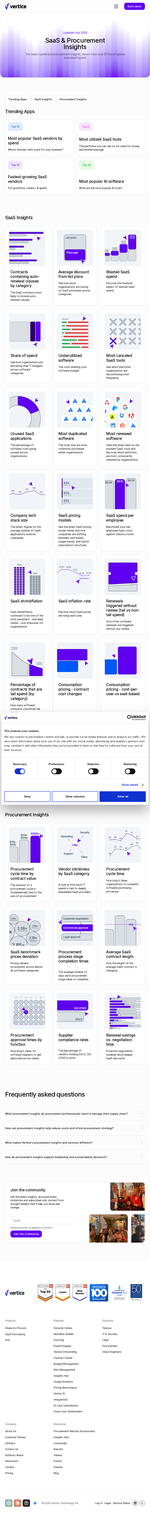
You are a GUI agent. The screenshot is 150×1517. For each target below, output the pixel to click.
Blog (56, 1473)
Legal (105, 1339)
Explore (58, 1467)
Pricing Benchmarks (65, 1387)
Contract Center (63, 1357)
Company (10, 1424)
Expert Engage (62, 1345)
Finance (106, 1327)
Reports (58, 1449)
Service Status (121, 1503)
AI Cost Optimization (66, 1405)
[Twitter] (142, 1503)
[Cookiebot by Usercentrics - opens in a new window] (130, 717)
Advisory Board (14, 1455)
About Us (10, 1431)
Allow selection (75, 796)
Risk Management (64, 1369)
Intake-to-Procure (15, 1327)
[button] (115, 6)
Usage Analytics (63, 1381)
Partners (10, 1443)
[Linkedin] (135, 1503)
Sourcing (59, 1339)
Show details (130, 784)
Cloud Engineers (111, 1351)
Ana (7, 1339)
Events (58, 1460)
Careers (9, 1467)
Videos (58, 1455)
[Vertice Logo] (15, 6)
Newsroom (11, 1460)
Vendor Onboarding (65, 1351)
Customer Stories (15, 1437)
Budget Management (66, 1363)
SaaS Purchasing (15, 1334)
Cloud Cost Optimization (68, 1411)
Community (60, 1443)
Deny (27, 796)
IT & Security (109, 1334)
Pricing (9, 1473)
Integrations (61, 1399)
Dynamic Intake (63, 1327)
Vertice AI (59, 1393)
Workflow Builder (64, 1334)
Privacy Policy (47, 1228)
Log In (98, 1503)
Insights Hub (61, 1375)
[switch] (56, 771)
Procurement (109, 1345)
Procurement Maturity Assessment (74, 1431)
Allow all (122, 796)
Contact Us (11, 1449)
